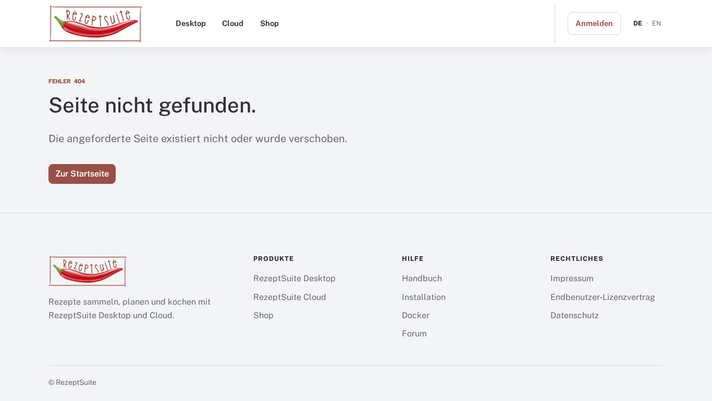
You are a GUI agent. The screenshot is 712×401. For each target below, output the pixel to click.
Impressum (572, 278)
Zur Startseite (82, 174)
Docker (415, 315)
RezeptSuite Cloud (289, 297)
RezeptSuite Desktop (294, 278)
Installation (424, 297)
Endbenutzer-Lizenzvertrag (602, 297)
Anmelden (594, 23)
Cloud (232, 23)
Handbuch (422, 278)
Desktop (191, 23)
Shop (269, 23)
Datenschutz (574, 315)
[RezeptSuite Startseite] (95, 23)
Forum (414, 334)
